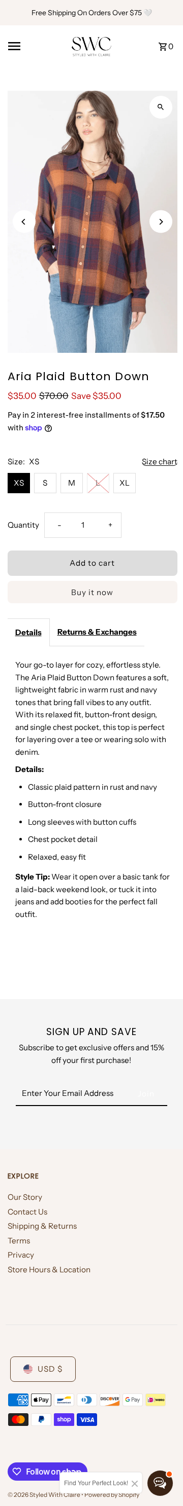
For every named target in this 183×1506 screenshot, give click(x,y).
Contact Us (27, 1212)
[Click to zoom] (160, 107)
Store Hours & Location (49, 1269)
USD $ (50, 1369)
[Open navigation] (36, 46)
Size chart (159, 462)
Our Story (25, 1197)
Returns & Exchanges (97, 632)
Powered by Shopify (111, 1494)
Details (28, 632)
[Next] (160, 221)
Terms (19, 1240)
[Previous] (24, 221)
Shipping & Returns (42, 1226)
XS (19, 483)
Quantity (23, 525)
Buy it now (92, 592)
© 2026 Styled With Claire (44, 1494)
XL (124, 483)
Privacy (21, 1255)
